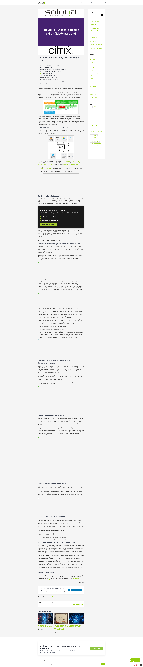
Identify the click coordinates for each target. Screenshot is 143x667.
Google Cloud (97, 125)
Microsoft (92, 131)
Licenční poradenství (95, 81)
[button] (39, 623)
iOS (91, 127)
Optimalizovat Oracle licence (48, 224)
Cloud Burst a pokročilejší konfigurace (49, 79)
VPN (99, 153)
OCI (91, 133)
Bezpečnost (50, 596)
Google (92, 125)
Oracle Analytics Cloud (95, 137)
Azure (95, 108)
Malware (99, 129)
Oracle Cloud (93, 139)
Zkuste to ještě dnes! (45, 83)
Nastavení (135, 663)
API (98, 106)
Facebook (97, 120)
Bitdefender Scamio (94, 110)
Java (92, 78)
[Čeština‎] (135, 665)
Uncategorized (94, 97)
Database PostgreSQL (95, 73)
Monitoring (93, 86)
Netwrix (97, 131)
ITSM (97, 127)
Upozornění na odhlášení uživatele (48, 75)
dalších (63, 133)
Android (94, 106)
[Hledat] (105, 2)
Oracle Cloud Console (95, 141)
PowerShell (93, 149)
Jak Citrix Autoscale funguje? (47, 67)
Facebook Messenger (95, 123)
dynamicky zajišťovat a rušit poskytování (71, 164)
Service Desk (93, 94)
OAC (101, 131)
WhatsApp (93, 156)
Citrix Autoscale (60, 596)
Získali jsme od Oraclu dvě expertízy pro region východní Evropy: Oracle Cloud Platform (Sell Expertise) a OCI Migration (61, 628)
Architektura (93, 62)
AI (91, 56)
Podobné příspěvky (44, 85)
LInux (95, 129)
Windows (98, 156)
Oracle (92, 91)
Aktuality (53, 596)
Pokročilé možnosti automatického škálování (50, 71)
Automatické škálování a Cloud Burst (48, 77)
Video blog (93, 99)
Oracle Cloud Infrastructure (96, 143)
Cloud (92, 70)
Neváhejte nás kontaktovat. (49, 579)
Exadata (92, 120)
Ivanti (100, 127)
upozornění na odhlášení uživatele (73, 170)
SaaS (101, 151)
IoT (91, 75)
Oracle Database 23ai (95, 145)
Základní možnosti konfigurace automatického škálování (53, 69)
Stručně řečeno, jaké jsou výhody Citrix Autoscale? (52, 81)
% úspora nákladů (46, 119)
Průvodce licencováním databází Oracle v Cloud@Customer (96, 37)
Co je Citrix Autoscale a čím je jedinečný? (49, 65)
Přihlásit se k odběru (97, 648)
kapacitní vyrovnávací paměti (53, 167)
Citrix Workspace (94, 118)
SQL (91, 153)
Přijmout (135, 659)
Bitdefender (100, 108)
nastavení (112, 663)
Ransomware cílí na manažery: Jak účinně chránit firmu (45, 627)
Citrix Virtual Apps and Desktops (95, 116)
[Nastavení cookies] (141, 665)
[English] (137, 665)
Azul (92, 108)
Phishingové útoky (94, 147)
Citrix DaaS (93, 113)
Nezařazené (93, 89)
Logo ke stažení (61, 664)
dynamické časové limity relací (46, 168)
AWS (101, 106)
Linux (92, 83)
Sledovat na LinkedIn (76, 590)
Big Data (92, 67)
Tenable (95, 153)
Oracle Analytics (94, 135)
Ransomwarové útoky (95, 151)
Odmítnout (135, 661)
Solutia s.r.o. (49, 664)
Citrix (101, 110)
